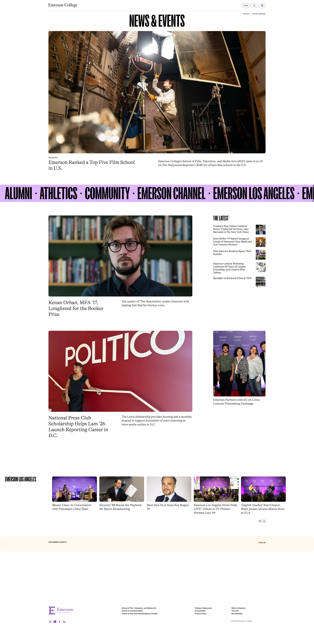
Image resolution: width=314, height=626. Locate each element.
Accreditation (237, 614)
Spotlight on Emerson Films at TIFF (232, 278)
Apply (246, 5)
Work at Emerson (238, 608)
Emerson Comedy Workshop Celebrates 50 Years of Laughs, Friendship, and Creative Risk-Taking (229, 268)
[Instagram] (50, 622)
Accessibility (200, 611)
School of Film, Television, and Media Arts (139, 608)
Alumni (18, 193)
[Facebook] (59, 622)
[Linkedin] (64, 622)
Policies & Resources (203, 608)
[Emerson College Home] (58, 4)
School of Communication (132, 611)
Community (107, 193)
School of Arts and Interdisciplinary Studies (139, 614)
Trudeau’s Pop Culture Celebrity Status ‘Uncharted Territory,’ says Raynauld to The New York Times (231, 229)
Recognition (53, 158)
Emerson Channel (171, 193)
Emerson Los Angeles (253, 193)
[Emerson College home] (83, 610)
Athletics (58, 193)
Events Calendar (259, 14)
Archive (246, 14)
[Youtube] (55, 622)
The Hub (234, 611)
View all (262, 542)
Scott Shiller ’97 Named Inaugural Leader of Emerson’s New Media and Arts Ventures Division (232, 241)
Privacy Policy (200, 614)
